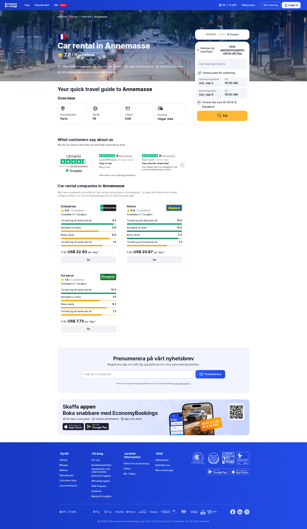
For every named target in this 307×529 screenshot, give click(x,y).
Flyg (27, 5)
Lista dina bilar (67, 480)
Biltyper (63, 465)
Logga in (293, 5)
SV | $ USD (229, 5)
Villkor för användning (136, 463)
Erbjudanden (42, 5)
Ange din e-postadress (97, 374)
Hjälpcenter (248, 5)
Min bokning (271, 5)
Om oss (95, 460)
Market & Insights (101, 496)
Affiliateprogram (100, 481)
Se (88, 259)
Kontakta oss (162, 465)
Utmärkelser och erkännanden (100, 470)
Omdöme (96, 491)
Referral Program (101, 475)
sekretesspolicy (182, 383)
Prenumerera (213, 374)
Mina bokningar (164, 470)
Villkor (127, 468)
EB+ (60, 5)
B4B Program (98, 486)
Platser (63, 460)
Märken (63, 470)
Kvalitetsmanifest (101, 465)
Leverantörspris (68, 485)
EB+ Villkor (129, 473)
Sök (225, 115)
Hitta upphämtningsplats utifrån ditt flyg (232, 50)
